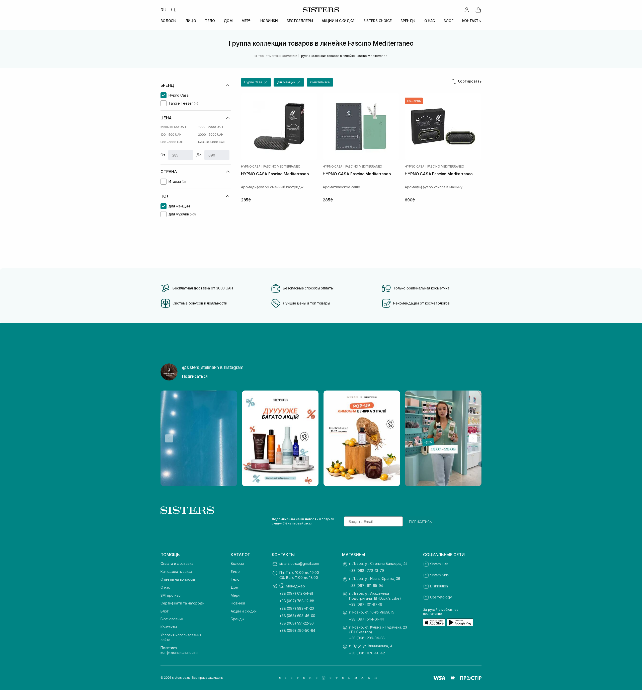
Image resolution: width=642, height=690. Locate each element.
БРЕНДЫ (407, 21)
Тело (235, 579)
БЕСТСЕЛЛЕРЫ (300, 21)
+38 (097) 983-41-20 (296, 608)
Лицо (235, 571)
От (162, 155)
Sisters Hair (439, 564)
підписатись (420, 521)
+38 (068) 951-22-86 (296, 623)
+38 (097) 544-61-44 (366, 619)
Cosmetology (441, 597)
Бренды (237, 619)
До (199, 155)
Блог (164, 611)
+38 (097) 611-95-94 (366, 585)
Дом (234, 587)
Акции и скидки (244, 611)
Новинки (238, 603)
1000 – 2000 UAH (210, 127)
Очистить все (320, 82)
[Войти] (466, 10)
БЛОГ (448, 21)
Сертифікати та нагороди (182, 603)
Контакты (168, 627)
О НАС (429, 21)
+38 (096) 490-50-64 (297, 630)
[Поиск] (173, 10)
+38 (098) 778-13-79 (366, 570)
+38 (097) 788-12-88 (296, 601)
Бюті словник (171, 619)
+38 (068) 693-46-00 (297, 616)
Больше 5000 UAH (211, 142)
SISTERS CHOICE (377, 21)
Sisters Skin (439, 575)
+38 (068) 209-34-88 (367, 638)
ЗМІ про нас (170, 595)
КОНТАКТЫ (472, 21)
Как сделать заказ (176, 571)
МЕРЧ (246, 21)
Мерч (235, 595)
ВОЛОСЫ (168, 21)
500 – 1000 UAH (171, 142)
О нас (165, 587)
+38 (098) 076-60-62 (367, 653)
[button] (256, 82)
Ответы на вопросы (177, 579)
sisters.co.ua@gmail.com (299, 563)
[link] (478, 10)
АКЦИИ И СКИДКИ (338, 21)
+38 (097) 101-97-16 (365, 604)
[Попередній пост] (169, 438)
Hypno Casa (251, 166)
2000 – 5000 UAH (210, 134)
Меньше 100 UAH (173, 127)
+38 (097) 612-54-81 (296, 593)
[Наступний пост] (473, 438)
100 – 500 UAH (170, 134)
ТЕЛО (210, 21)
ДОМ (228, 21)
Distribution (439, 586)
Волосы (237, 563)
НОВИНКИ (269, 21)
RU (163, 9)
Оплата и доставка (176, 563)
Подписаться (195, 376)
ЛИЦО (190, 21)
